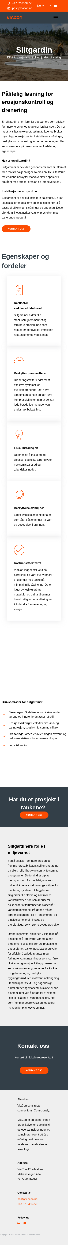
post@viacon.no (22, 8)
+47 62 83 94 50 (22, 3)
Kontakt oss (16, 229)
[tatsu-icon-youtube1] (55, 5)
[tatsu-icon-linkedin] (50, 5)
